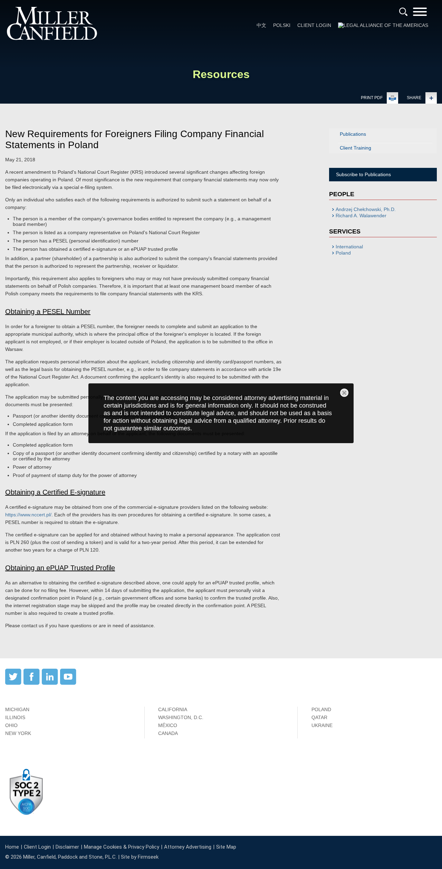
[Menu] (420, 14)
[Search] (403, 12)
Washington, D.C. (180, 717)
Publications (353, 134)
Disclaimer (67, 847)
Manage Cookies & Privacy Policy (121, 847)
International (349, 246)
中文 (261, 25)
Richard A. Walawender (361, 215)
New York (18, 733)
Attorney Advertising (187, 847)
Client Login (314, 25)
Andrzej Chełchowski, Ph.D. (366, 209)
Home (12, 847)
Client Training (355, 148)
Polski (281, 25)
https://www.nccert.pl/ (28, 514)
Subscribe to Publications (363, 174)
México (167, 725)
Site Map (226, 847)
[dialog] (221, 413)
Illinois (15, 717)
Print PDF (372, 97)
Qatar (319, 717)
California (172, 709)
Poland (343, 253)
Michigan (17, 709)
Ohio (11, 725)
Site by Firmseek (139, 857)
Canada (168, 733)
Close (344, 393)
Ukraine (322, 725)
